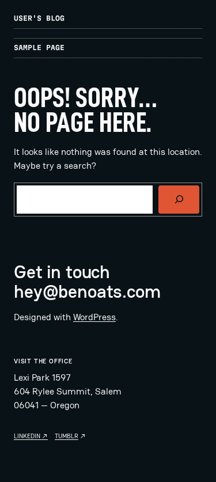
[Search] (178, 199)
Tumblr (66, 436)
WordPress (94, 317)
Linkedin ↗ (31, 436)
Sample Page (39, 47)
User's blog (39, 18)
